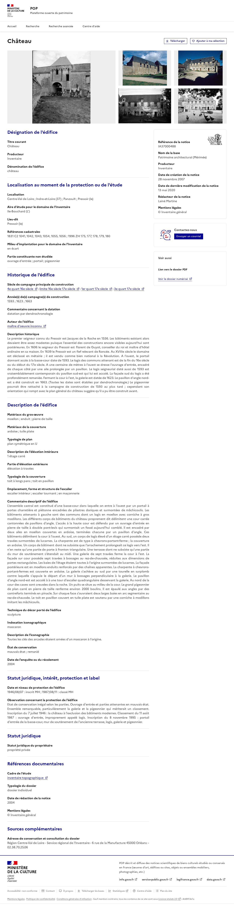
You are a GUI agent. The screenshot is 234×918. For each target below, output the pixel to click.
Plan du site (166, 891)
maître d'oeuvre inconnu (24, 326)
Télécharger (177, 41)
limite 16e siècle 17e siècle (57, 289)
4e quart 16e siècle (20, 289)
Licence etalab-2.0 (167, 899)
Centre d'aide (91, 26)
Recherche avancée (61, 26)
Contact (50, 891)
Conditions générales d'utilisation (74, 899)
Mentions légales (16, 899)
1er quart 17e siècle (94, 289)
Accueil (11, 26)
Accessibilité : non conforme (22, 891)
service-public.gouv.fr (155, 880)
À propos (68, 891)
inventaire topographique (25, 778)
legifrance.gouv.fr (188, 880)
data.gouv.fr (214, 880)
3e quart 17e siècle (127, 289)
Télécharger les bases (93, 891)
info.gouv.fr (126, 880)
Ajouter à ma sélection (210, 41)
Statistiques (119, 891)
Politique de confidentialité (40, 899)
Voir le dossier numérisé (173, 279)
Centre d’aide (144, 891)
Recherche (32, 26)
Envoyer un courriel (188, 236)
